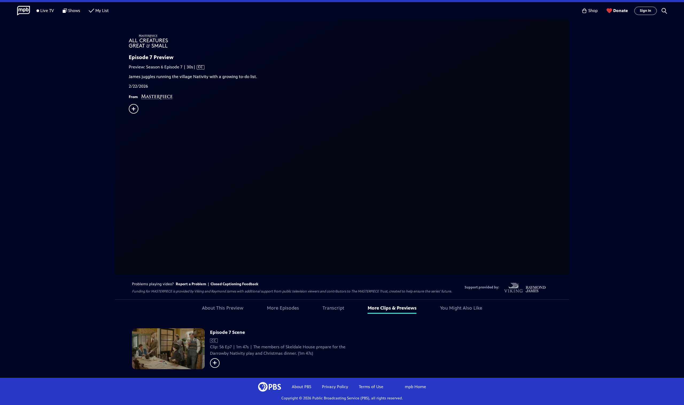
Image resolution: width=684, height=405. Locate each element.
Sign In (645, 11)
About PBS (301, 386)
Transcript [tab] (333, 308)
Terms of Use (371, 386)
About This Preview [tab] (222, 308)
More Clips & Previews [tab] (392, 308)
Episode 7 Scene (227, 332)
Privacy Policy (335, 386)
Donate (620, 10)
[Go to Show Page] (349, 41)
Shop (593, 10)
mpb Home (415, 386)
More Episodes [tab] (283, 308)
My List (102, 10)
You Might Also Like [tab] (461, 308)
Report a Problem (191, 284)
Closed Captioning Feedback (234, 284)
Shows (74, 10)
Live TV (47, 10)
